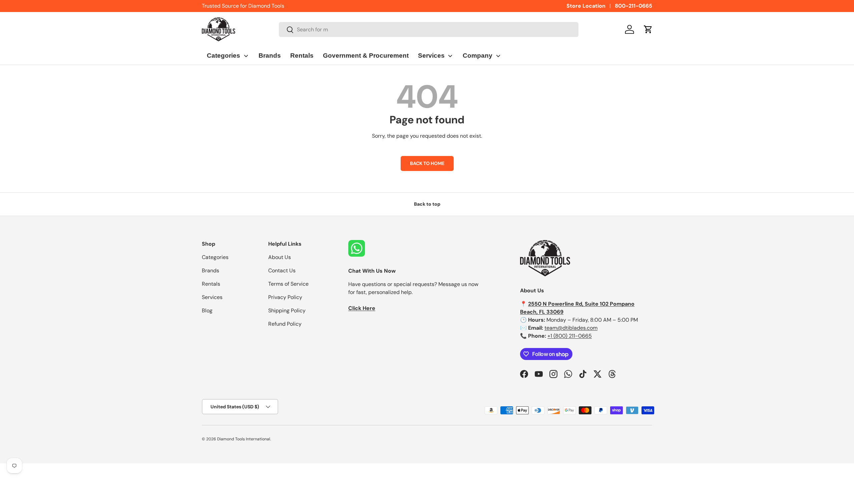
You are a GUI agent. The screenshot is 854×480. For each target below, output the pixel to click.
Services (212, 297)
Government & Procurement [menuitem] (366, 55)
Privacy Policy (285, 297)
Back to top (427, 204)
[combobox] (429, 29)
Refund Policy (285, 323)
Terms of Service (288, 283)
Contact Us (282, 270)
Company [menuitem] (477, 55)
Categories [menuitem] (223, 55)
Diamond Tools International (243, 439)
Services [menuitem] (431, 55)
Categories (215, 257)
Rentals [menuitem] (302, 55)
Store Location (585, 5)
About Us (279, 257)
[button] (648, 29)
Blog (207, 310)
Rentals (211, 283)
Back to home (427, 163)
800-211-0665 (633, 5)
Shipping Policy (287, 310)
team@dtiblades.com (570, 327)
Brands (210, 270)
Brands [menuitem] (270, 55)
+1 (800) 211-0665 (569, 335)
